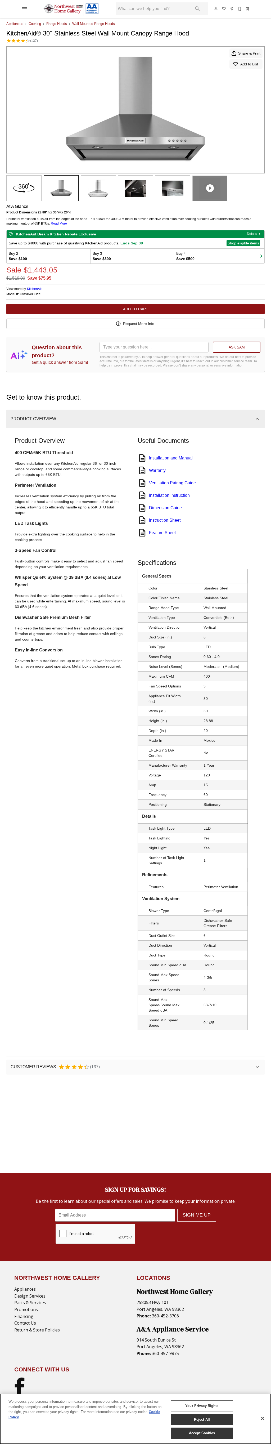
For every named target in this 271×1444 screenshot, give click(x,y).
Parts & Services (30, 1303)
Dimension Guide (165, 508)
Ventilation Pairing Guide (172, 483)
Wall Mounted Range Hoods (93, 24)
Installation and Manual (171, 458)
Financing (23, 1316)
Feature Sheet (162, 532)
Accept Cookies (202, 1433)
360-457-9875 (165, 1353)
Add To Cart (135, 309)
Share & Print (249, 53)
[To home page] (70, 9)
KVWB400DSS (30, 294)
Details (252, 234)
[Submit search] (197, 9)
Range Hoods (56, 24)
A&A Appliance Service (173, 1329)
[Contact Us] (240, 9)
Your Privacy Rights (201, 1406)
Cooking (35, 24)
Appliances (14, 24)
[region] (135, 1419)
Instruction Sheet (164, 520)
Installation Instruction (169, 495)
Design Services (30, 1296)
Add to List (249, 64)
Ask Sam (237, 347)
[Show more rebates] (261, 256)
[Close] (262, 1418)
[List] (224, 9)
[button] (24, 9)
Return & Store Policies (37, 1330)
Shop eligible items (243, 243)
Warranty (157, 470)
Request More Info (138, 323)
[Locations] (232, 9)
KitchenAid (35, 289)
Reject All (202, 1419)
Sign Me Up (197, 1215)
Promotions (26, 1309)
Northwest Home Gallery (175, 1291)
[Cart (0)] (248, 9)
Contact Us (25, 1323)
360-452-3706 (165, 1316)
